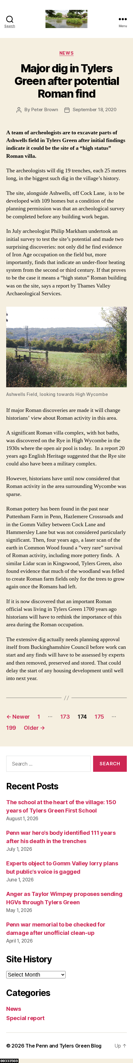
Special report (25, 1018)
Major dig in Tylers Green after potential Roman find (66, 80)
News (66, 53)
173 (65, 716)
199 (11, 728)
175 (99, 716)
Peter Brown (44, 109)
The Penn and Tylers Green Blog (63, 1046)
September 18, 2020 (95, 109)
